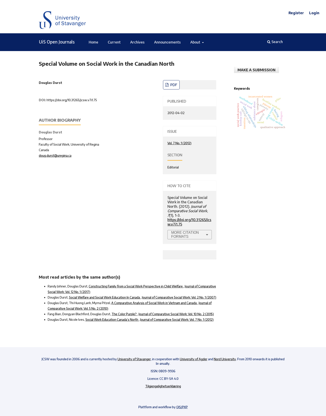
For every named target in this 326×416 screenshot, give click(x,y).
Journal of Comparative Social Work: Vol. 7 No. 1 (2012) (177, 319)
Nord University (225, 359)
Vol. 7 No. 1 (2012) (179, 143)
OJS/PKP (182, 407)
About (195, 42)
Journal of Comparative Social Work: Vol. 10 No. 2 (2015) (176, 314)
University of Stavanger (134, 359)
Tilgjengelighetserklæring (163, 386)
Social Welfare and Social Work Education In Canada (105, 297)
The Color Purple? (124, 314)
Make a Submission (256, 70)
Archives (137, 42)
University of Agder (193, 359)
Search (277, 42)
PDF (173, 85)
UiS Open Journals (57, 41)
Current (114, 42)
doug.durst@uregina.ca (55, 155)
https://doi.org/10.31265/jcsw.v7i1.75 (72, 100)
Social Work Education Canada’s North (112, 319)
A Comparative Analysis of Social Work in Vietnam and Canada (154, 303)
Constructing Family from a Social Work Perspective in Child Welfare (136, 286)
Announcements (167, 42)
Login (314, 13)
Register (296, 13)
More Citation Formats (185, 234)
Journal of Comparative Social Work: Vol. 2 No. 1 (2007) (179, 297)
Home (93, 42)
